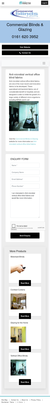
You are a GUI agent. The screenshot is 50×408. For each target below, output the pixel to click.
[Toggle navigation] (44, 63)
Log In (44, 3)
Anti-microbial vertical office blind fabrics (23, 142)
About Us (25, 400)
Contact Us (26, 53)
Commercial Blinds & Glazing (27, 138)
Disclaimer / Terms (7, 402)
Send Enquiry (25, 235)
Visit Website (25, 47)
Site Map (4, 400)
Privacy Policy (36, 400)
